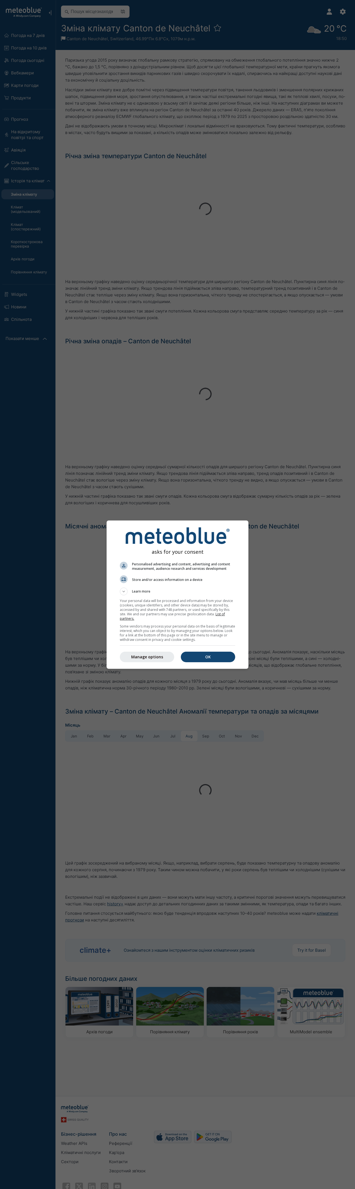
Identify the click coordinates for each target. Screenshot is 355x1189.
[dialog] (177, 594)
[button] (177, 591)
